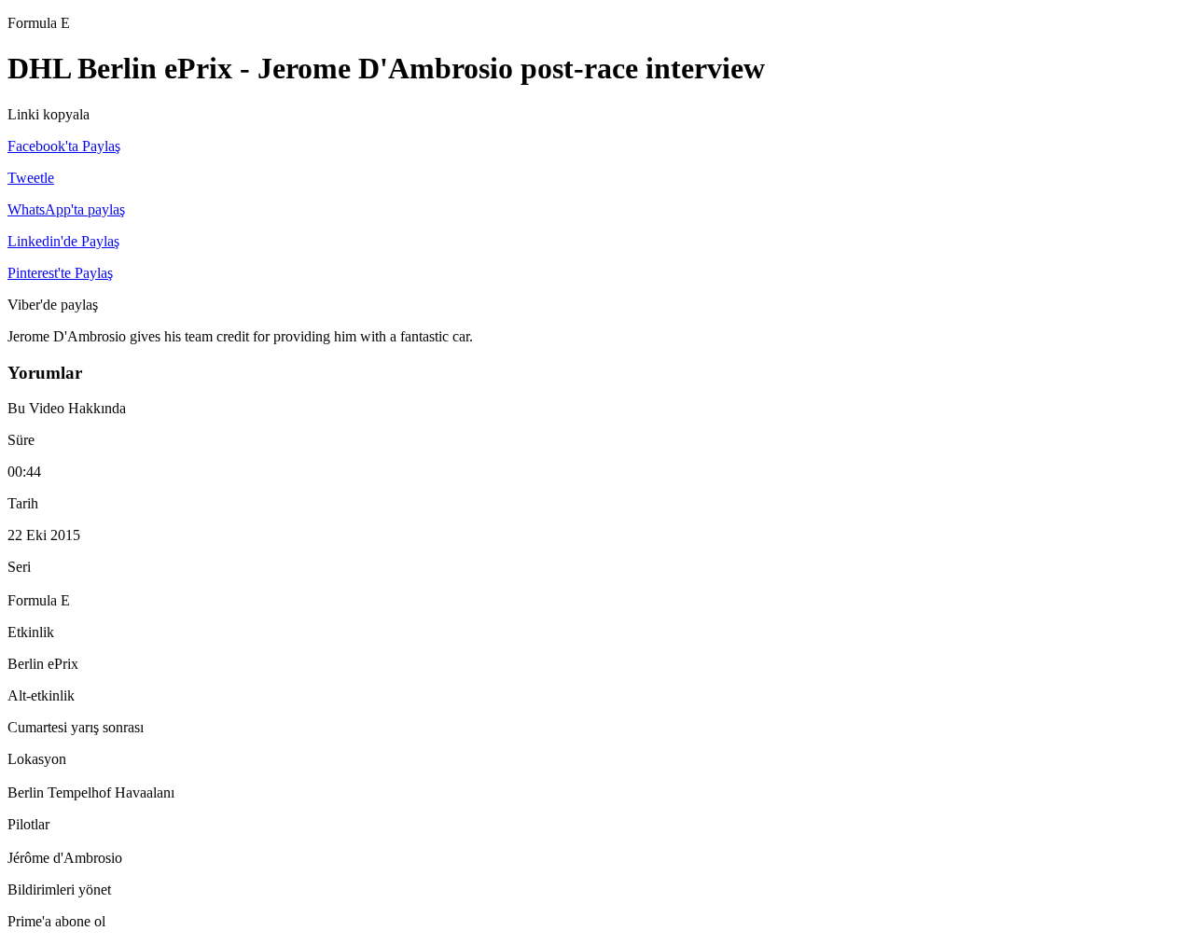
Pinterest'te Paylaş (60, 273)
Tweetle (30, 178)
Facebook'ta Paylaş (63, 146)
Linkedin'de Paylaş (63, 241)
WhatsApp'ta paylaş (66, 209)
